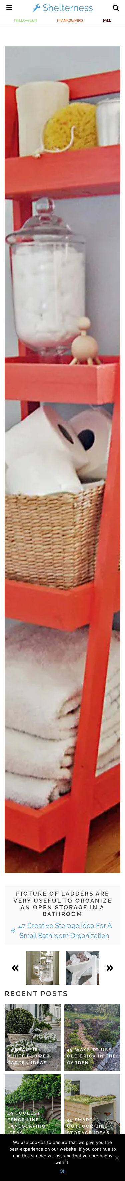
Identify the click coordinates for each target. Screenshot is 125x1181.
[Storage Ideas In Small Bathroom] (43, 968)
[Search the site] (116, 8)
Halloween (25, 20)
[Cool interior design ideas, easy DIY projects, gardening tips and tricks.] (63, 11)
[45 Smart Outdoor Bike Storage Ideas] (92, 1107)
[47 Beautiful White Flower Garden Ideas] (33, 1037)
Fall (107, 20)
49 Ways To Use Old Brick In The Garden (91, 1056)
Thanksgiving (69, 20)
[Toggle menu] (9, 9)
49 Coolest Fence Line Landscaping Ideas (26, 1123)
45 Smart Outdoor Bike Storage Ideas (88, 1126)
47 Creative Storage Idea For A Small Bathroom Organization (64, 931)
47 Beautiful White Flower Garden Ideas (28, 1056)
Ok (62, 1171)
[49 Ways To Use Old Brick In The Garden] (92, 1037)
